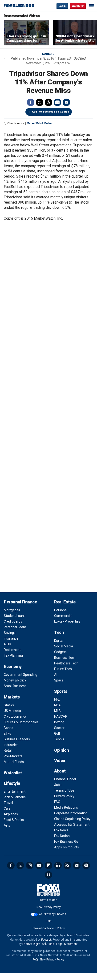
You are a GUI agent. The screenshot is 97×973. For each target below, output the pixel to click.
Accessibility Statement (71, 824)
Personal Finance (20, 601)
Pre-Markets (13, 756)
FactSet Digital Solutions (38, 944)
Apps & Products (66, 847)
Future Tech (63, 669)
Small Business (15, 686)
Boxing (59, 722)
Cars (7, 808)
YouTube (39, 865)
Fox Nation (62, 836)
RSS (67, 865)
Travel (8, 803)
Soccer (59, 728)
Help (48, 921)
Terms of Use (64, 790)
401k (7, 644)
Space (59, 680)
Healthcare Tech (66, 663)
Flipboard (48, 865)
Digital (58, 640)
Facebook (30, 102)
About (60, 770)
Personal (60, 610)
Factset (46, 939)
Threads (48, 102)
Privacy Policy (64, 796)
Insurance (11, 638)
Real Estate (65, 601)
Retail (8, 750)
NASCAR (60, 716)
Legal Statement (67, 944)
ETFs (7, 733)
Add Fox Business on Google (50, 111)
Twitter (39, 102)
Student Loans (14, 616)
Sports (60, 691)
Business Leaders (17, 739)
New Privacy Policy (48, 907)
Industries (11, 745)
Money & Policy (15, 680)
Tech (59, 632)
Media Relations (66, 807)
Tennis (59, 739)
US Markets (12, 711)
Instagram (29, 865)
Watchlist (13, 772)
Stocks (9, 705)
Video (59, 760)
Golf (57, 733)
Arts (7, 825)
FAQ (57, 802)
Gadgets (60, 652)
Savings (10, 633)
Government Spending (20, 674)
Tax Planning (13, 655)
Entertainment (14, 791)
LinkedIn (58, 865)
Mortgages (12, 610)
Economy (13, 666)
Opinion (61, 750)
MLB (57, 711)
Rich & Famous (15, 797)
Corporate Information (71, 813)
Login (62, 6)
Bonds (8, 728)
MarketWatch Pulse (39, 123)
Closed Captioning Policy (72, 819)
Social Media (63, 646)
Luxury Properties (67, 621)
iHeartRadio (48, 875)
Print (57, 102)
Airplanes (11, 814)
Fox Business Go (66, 841)
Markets (48, 54)
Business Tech (65, 657)
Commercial (63, 616)
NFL (57, 699)
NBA (57, 705)
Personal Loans (15, 627)
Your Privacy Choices (52, 914)
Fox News (61, 830)
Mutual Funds (14, 762)
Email (66, 102)
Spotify (86, 865)
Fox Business (19, 5)
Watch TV (78, 6)
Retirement (12, 650)
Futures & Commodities (21, 722)
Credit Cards (13, 621)
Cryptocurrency (15, 716)
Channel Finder (65, 779)
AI (55, 674)
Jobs (57, 785)
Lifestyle (12, 783)
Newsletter (77, 865)
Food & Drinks (14, 820)
